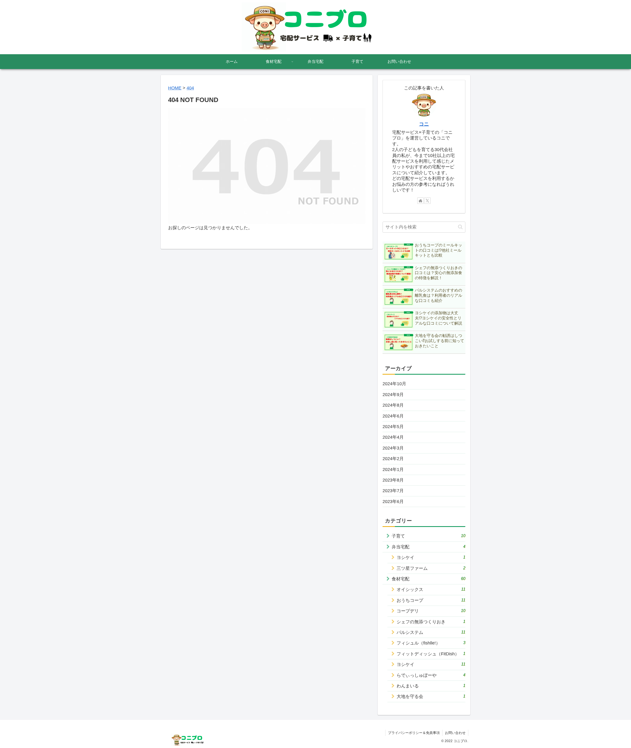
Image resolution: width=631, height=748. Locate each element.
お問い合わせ (455, 733)
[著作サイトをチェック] (420, 200)
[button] (460, 227)
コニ (424, 124)
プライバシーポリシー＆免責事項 (414, 733)
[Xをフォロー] (427, 200)
